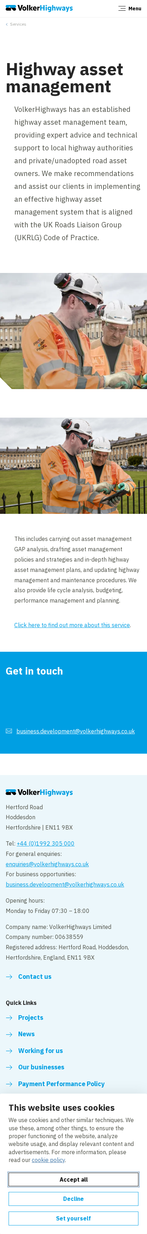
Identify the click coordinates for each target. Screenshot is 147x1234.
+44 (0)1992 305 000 (46, 843)
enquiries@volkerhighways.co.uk (47, 864)
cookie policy (48, 1159)
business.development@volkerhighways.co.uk (75, 731)
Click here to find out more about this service (72, 625)
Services (18, 24)
